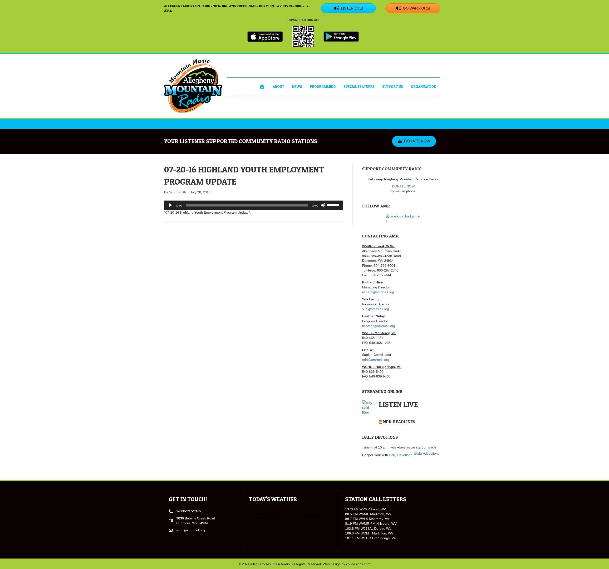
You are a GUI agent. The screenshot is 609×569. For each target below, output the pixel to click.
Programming (323, 86)
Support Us (392, 86)
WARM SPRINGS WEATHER (290, 516)
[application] (253, 205)
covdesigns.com (358, 564)
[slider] (333, 205)
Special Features (359, 86)
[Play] (170, 205)
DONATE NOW (403, 186)
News (297, 86)
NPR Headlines (399, 421)
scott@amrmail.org (190, 530)
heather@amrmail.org (378, 326)
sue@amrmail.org (375, 309)
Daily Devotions (400, 455)
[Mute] (323, 205)
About (278, 86)
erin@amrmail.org (375, 360)
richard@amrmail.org (378, 292)
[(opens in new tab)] (265, 36)
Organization (423, 86)
